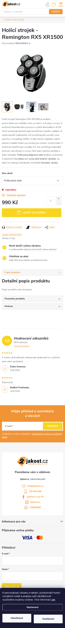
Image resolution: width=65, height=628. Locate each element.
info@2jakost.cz (35, 486)
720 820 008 (35, 491)
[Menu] (61, 4)
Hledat (56, 11)
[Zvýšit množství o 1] (58, 198)
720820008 (35, 507)
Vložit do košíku (34, 212)
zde (53, 599)
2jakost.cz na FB (35, 496)
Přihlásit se (11, 586)
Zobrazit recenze (21, 346)
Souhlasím (48, 619)
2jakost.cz (35, 502)
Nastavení (32, 607)
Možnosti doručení (16, 195)
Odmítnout (17, 618)
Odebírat (52, 426)
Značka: (12, 234)
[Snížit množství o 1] (58, 203)
